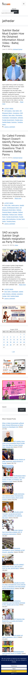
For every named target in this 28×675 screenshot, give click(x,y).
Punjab (4, 296)
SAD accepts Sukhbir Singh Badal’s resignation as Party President (13, 237)
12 (10, 339)
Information (18, 115)
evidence (5, 115)
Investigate (5, 117)
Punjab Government (8, 120)
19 (10, 342)
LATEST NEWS (8, 108)
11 (7, 339)
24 (4, 345)
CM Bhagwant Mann (13, 207)
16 (24, 339)
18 (7, 342)
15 (20, 339)
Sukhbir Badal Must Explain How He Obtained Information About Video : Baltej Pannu (13, 38)
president (20, 294)
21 (17, 342)
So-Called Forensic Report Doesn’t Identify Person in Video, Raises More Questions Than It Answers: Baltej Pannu (14, 145)
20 (14, 342)
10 (4, 339)
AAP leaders (8, 111)
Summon (14, 122)
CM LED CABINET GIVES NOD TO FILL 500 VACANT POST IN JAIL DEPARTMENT (13, 566)
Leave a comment (9, 127)
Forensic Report (7, 212)
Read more (18, 198)
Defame (19, 210)
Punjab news (19, 120)
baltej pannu (15, 205)
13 (14, 339)
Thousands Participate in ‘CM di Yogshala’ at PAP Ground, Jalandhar (13, 550)
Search (14, 9)
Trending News (11, 221)
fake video (11, 115)
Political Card (13, 214)
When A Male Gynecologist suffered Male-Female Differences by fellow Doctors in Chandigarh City (13, 425)
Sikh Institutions (11, 219)
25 (7, 345)
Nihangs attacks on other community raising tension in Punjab (13, 461)
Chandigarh (14, 291)
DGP (21, 113)
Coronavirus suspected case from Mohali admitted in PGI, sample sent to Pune (13, 602)
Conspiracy (16, 113)
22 (20, 342)
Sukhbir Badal (6, 122)
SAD (8, 296)
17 (4, 342)
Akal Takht (15, 111)
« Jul (13, 351)
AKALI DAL (7, 205)
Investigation (13, 117)
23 (24, 342)
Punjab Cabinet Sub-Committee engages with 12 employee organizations (12, 532)
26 (10, 345)
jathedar (20, 117)
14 (17, 339)
